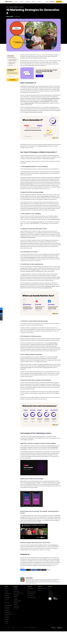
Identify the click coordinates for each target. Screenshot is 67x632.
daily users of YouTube (26, 367)
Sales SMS (15, 604)
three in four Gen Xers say (29, 257)
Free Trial (52, 1)
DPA (17, 627)
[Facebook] (1, 309)
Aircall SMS (6, 621)
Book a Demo (59, 1)
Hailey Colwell (9, 16)
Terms (5, 627)
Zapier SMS (7, 619)
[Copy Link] (1, 319)
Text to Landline (30, 595)
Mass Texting (7, 595)
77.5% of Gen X (34, 327)
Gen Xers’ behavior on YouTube (47, 196)
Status (21, 627)
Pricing (39, 1)
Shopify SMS (7, 610)
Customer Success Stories (42, 588)
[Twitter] (1, 311)
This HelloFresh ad (54, 545)
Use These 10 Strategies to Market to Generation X (13, 60)
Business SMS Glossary (31, 593)
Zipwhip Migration (8, 612)
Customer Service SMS (17, 600)
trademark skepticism (55, 219)
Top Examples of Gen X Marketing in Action (12, 63)
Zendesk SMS (7, 617)
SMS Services (7, 602)
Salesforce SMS (7, 607)
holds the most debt (42, 146)
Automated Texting (8, 593)
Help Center (40, 590)
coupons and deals (41, 365)
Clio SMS (6, 623)
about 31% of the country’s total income (34, 112)
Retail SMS (15, 589)
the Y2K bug (30, 208)
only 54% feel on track (53, 445)
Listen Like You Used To (31, 482)
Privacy (9, 627)
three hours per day (35, 269)
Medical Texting (16, 591)
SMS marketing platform (50, 286)
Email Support (50, 593)
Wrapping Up (11, 65)
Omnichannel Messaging (31, 597)
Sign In (47, 1)
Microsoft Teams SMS (8, 614)
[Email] (1, 316)
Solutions (21, 1)
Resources (34, 1)
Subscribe (12, 79)
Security (14, 627)
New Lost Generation (34, 101)
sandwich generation (44, 101)
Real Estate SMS (16, 594)
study (43, 384)
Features (6, 588)
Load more (15, 596)
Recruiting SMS (16, 607)
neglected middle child (29, 103)
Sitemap (25, 627)
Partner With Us (50, 595)
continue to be (46, 367)
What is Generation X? (12, 57)
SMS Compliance (7, 597)
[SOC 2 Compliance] (53, 599)
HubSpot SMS (7, 608)
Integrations (27, 1)
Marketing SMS (16, 602)
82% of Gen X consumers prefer (45, 287)
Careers (49, 588)
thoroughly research (53, 342)
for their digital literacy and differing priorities (50, 98)
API (5, 600)
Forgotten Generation (48, 99)
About (49, 590)
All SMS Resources (30, 588)
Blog (28, 590)
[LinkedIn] (1, 314)
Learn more (39, 75)
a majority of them (44, 173)
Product (16, 1)
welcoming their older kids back (26, 183)
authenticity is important (38, 221)
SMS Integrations (8, 605)
